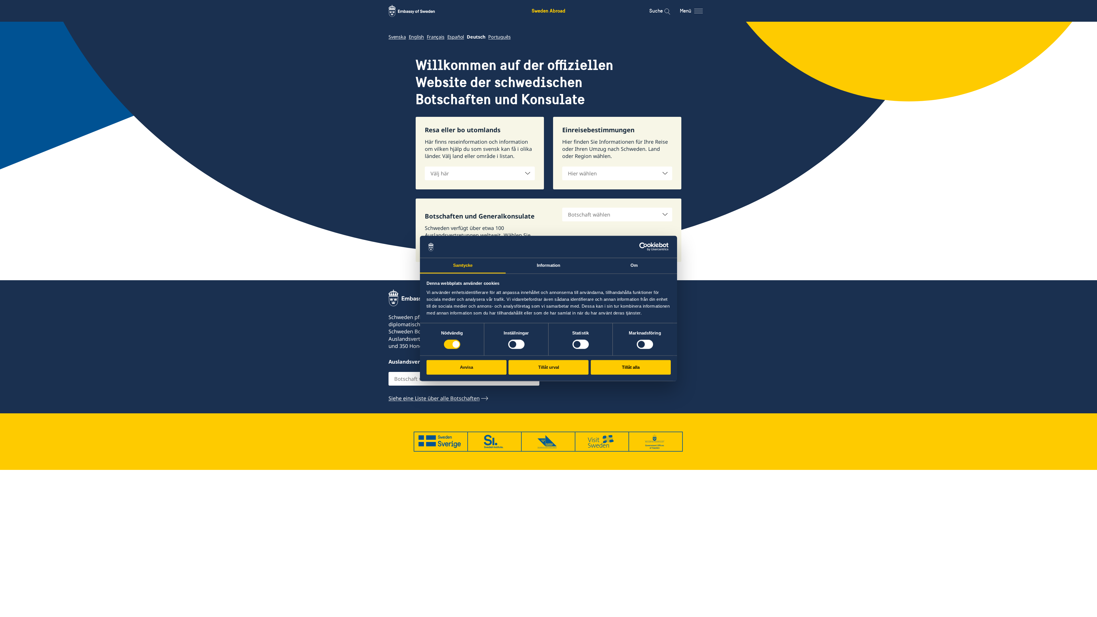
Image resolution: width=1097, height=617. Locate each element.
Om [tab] (634, 265)
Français (435, 37)
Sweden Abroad (548, 10)
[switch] (516, 344)
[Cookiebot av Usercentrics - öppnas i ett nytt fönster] (646, 247)
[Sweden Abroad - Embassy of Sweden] (417, 11)
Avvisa (466, 367)
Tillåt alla (631, 367)
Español (455, 37)
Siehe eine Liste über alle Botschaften (434, 398)
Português (499, 37)
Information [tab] (548, 265)
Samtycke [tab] (463, 265)
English (416, 37)
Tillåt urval (548, 367)
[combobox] (480, 173)
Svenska (397, 37)
